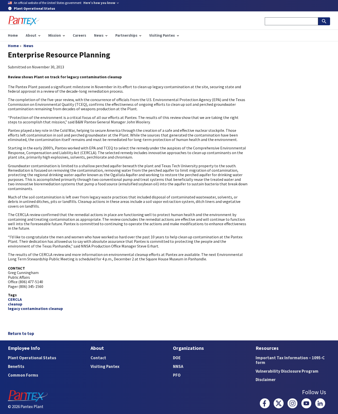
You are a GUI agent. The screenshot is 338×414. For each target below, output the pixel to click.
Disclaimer (266, 379)
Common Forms (23, 375)
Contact (98, 357)
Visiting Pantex (105, 366)
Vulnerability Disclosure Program (287, 371)
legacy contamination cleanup (35, 308)
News (28, 45)
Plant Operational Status (32, 357)
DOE (177, 357)
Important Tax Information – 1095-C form (290, 360)
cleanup (15, 304)
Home (13, 45)
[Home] (24, 20)
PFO (177, 375)
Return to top (21, 333)
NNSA (178, 366)
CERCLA (15, 299)
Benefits (16, 366)
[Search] (324, 21)
